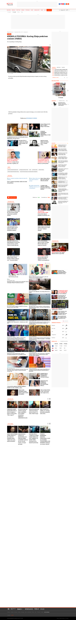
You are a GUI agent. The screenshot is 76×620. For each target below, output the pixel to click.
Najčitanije (59, 67)
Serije (22, 12)
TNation (67, 618)
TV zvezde (14, 12)
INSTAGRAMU (29, 118)
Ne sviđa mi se (45, 197)
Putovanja (27, 10)
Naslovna (9, 10)
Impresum (8, 615)
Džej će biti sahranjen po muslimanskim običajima (28, 171)
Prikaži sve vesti (56, 77)
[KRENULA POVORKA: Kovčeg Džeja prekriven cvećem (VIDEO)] (29, 59)
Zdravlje (13, 10)
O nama (42, 612)
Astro (32, 10)
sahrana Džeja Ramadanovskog (13, 171)
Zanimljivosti (37, 10)
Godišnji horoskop (62, 100)
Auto (45, 10)
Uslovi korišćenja (46, 612)
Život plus (18, 10)
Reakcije (63, 67)
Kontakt (12, 615)
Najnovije (54, 67)
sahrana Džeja (41, 169)
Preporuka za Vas (11, 149)
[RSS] (67, 143)
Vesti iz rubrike (10, 423)
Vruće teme (10, 175)
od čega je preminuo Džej (23, 169)
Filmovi (18, 12)
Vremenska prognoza (56, 322)
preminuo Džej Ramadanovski (13, 169)
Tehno (42, 10)
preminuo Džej (34, 169)
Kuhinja (22, 10)
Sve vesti (53, 143)
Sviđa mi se (35, 197)
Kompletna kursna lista (64, 341)
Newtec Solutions (62, 618)
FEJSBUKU (35, 118)
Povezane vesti (10, 398)
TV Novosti (49, 10)
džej (30, 169)
